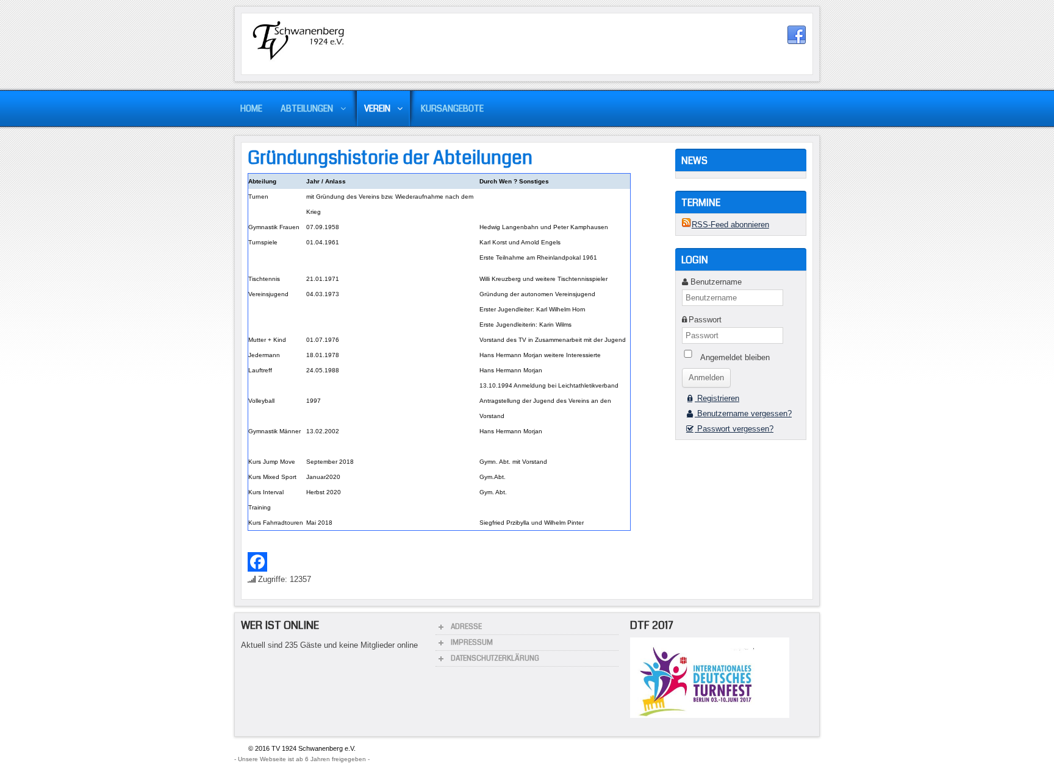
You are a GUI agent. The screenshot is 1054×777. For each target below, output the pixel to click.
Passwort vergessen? (734, 428)
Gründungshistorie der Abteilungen (390, 158)
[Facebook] (456, 562)
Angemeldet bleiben (735, 357)
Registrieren (717, 398)
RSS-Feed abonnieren (730, 224)
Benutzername (716, 281)
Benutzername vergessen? (743, 413)
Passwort (705, 319)
